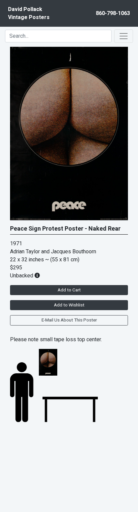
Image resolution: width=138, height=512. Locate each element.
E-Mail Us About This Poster (69, 320)
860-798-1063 (113, 13)
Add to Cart (69, 290)
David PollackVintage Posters (29, 13)
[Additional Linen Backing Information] (37, 276)
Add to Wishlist (69, 305)
